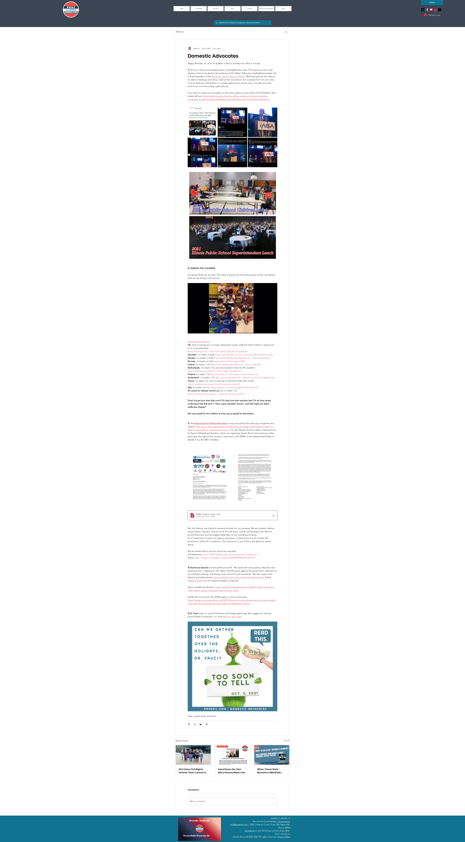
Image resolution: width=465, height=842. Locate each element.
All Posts (180, 31)
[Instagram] (435, 9)
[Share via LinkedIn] (201, 724)
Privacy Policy (283, 836)
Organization (284, 821)
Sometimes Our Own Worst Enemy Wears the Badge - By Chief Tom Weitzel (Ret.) (231, 771)
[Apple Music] (439, 9)
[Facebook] (426, 9)
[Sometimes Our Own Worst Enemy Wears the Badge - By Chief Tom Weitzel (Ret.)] (232, 755)
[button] (215, 8)
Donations (250, 830)
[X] (422, 9)
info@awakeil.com (239, 824)
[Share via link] (206, 724)
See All (286, 740)
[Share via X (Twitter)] (195, 724)
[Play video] (232, 308)
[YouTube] (431, 9)
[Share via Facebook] (189, 724)
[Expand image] (202, 122)
